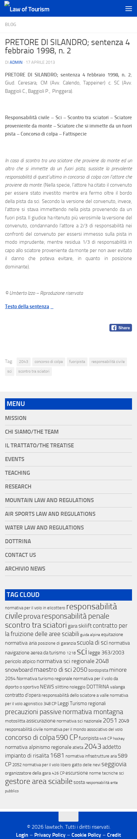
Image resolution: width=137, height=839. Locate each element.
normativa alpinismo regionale (38, 747)
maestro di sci (53, 669)
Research (18, 486)
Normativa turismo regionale (44, 678)
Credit (114, 835)
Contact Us (20, 555)
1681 (57, 755)
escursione (77, 773)
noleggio (77, 686)
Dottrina (18, 541)
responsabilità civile (108, 361)
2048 (102, 661)
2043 (23, 361)
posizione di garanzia (57, 643)
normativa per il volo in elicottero (35, 607)
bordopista (98, 670)
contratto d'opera (23, 695)
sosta (79, 782)
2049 (123, 721)
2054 (10, 678)
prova (32, 616)
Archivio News (25, 569)
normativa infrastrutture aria (91, 756)
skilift (85, 625)
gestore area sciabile (38, 781)
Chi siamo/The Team (32, 432)
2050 (80, 669)
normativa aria (21, 643)
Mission (16, 418)
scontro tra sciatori (34, 371)
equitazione (112, 634)
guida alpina (90, 634)
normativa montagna (93, 712)
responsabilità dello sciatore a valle (75, 695)
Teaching (17, 473)
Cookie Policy (86, 835)
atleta (77, 747)
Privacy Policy (50, 835)
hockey (119, 738)
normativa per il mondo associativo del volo (83, 729)
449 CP (105, 738)
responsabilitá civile (24, 729)
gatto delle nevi (86, 764)
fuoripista (77, 361)
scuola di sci (92, 642)
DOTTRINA (97, 687)
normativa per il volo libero (47, 764)
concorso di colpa (49, 361)
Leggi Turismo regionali (82, 703)
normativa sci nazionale (79, 721)
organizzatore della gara (28, 773)
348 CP (50, 703)
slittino (61, 687)
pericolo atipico (20, 661)
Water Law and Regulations (44, 528)
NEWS (47, 686)
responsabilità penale (75, 616)
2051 (110, 720)
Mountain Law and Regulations (49, 500)
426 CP (58, 773)
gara (72, 626)
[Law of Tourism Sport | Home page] (34, 8)
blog (10, 24)
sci (9, 371)
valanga (117, 687)
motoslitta (15, 721)
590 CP (67, 737)
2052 (17, 764)
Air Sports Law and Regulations (50, 514)
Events (14, 459)
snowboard (19, 669)
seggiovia (113, 764)
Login (22, 835)
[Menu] (128, 8)
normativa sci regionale (65, 661)
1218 (71, 653)
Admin (16, 62)
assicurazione (41, 720)
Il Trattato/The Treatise (39, 445)
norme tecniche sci (106, 773)
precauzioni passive (33, 712)
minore (118, 669)
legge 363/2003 (106, 652)
